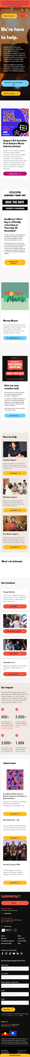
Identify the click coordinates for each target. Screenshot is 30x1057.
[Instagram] (6, 953)
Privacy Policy (4, 1015)
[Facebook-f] (2, 953)
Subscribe (6, 1009)
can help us (13, 1026)
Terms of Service (15, 1015)
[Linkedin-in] (18, 953)
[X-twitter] (21, 953)
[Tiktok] (10, 953)
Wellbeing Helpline (15, 1055)
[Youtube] (14, 953)
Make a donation (6, 1024)
